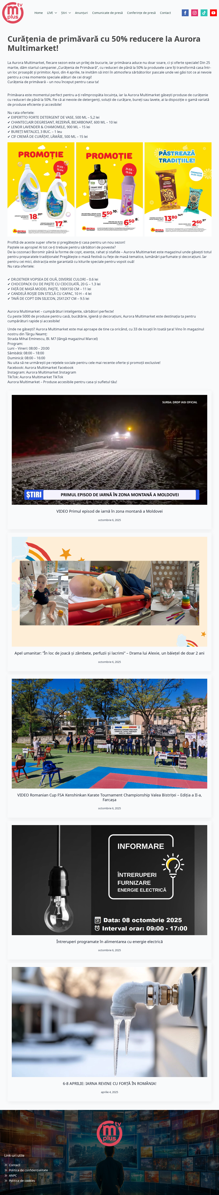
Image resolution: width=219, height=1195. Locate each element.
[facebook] (185, 12)
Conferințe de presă (141, 13)
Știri (64, 13)
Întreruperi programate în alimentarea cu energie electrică (109, 941)
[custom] (204, 12)
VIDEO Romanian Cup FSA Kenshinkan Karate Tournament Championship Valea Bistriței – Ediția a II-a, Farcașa (109, 797)
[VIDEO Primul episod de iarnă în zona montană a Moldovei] (109, 450)
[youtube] (213, 12)
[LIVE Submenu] (56, 12)
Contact (165, 13)
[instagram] (194, 12)
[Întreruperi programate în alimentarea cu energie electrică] (109, 880)
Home (38, 13)
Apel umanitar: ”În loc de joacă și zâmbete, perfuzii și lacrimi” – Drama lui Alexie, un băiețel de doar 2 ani (109, 653)
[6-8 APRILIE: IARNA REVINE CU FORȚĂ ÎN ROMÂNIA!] (109, 1022)
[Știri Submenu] (70, 12)
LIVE (50, 13)
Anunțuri (81, 13)
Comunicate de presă (107, 13)
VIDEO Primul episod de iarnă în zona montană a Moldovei (109, 511)
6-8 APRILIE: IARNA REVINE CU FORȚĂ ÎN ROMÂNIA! (109, 1083)
